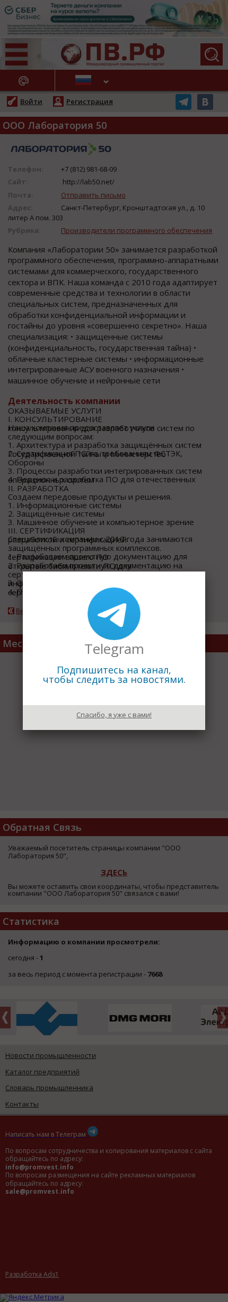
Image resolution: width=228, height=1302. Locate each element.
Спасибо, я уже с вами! (114, 714)
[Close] (205, 571)
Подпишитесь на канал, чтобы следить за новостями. (114, 674)
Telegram (114, 648)
